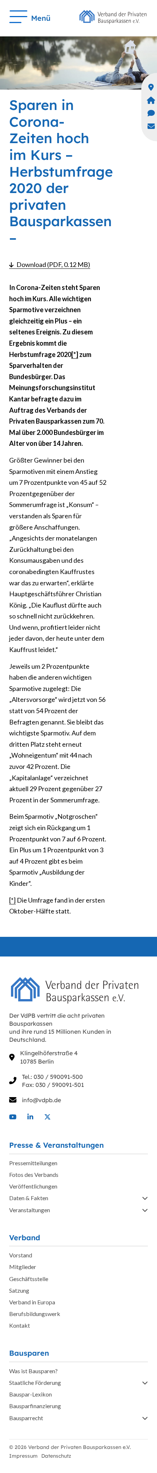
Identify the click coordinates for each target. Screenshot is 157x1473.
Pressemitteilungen (33, 1162)
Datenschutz (56, 1456)
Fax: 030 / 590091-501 (53, 1084)
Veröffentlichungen (33, 1186)
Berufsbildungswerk (34, 1313)
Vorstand (20, 1255)
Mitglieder (22, 1266)
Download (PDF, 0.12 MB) (53, 264)
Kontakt (19, 1325)
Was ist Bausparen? (33, 1370)
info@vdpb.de (41, 1100)
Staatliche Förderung (35, 1382)
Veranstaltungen (29, 1209)
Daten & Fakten (28, 1197)
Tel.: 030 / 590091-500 (52, 1076)
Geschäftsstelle (28, 1278)
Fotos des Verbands (33, 1174)
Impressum (23, 1456)
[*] (74, 354)
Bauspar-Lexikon (30, 1394)
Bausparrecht (26, 1417)
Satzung (19, 1290)
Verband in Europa (32, 1302)
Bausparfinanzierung (35, 1405)
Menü (40, 18)
